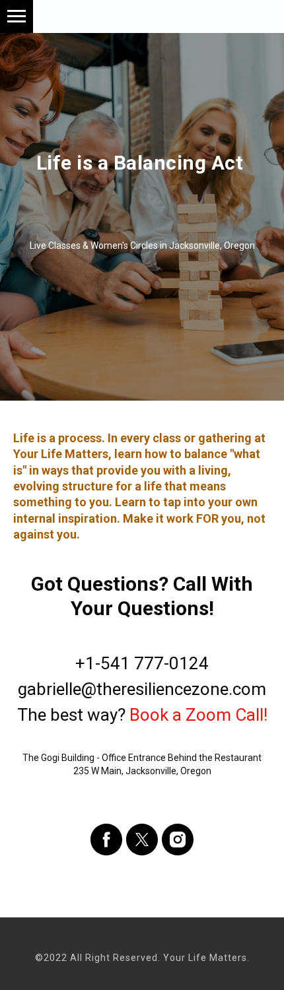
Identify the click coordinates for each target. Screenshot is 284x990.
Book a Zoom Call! (198, 940)
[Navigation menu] (16, 16)
